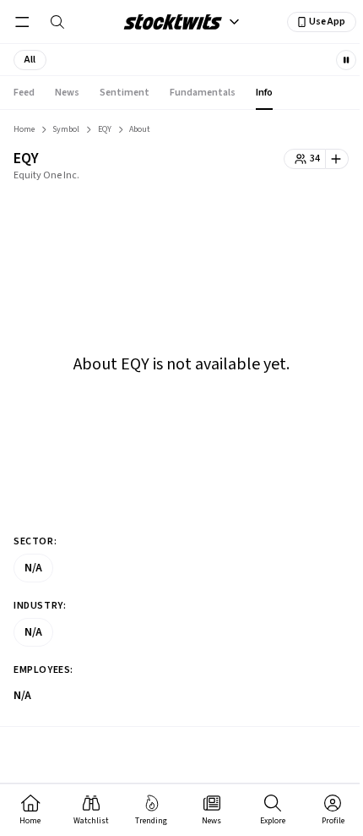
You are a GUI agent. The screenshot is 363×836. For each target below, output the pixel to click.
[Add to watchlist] (337, 159)
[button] (30, 60)
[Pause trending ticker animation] (346, 60)
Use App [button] (327, 21)
